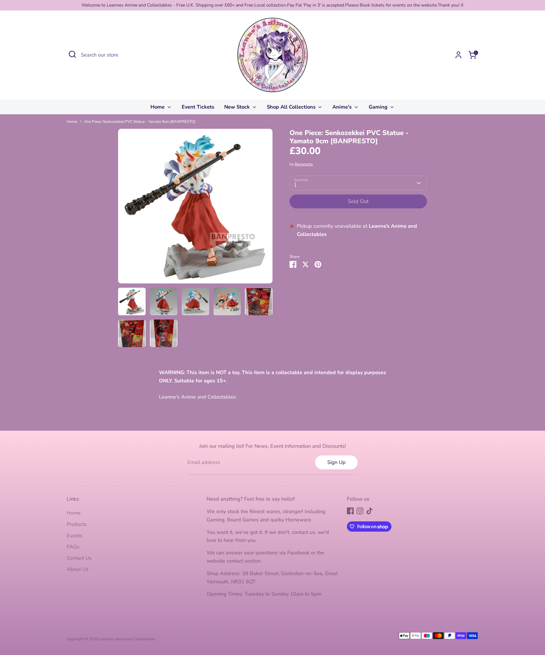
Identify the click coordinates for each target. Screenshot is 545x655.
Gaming (379, 106)
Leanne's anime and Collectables (127, 639)
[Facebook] (350, 510)
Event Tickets (198, 106)
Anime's (342, 106)
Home (158, 106)
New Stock (237, 106)
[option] (195, 208)
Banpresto (304, 164)
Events (74, 535)
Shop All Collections (292, 106)
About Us (78, 569)
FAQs (73, 546)
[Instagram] (360, 510)
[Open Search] (72, 54)
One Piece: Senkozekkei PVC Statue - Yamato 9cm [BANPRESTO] (139, 121)
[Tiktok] (369, 510)
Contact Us (79, 558)
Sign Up (336, 462)
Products (77, 524)
